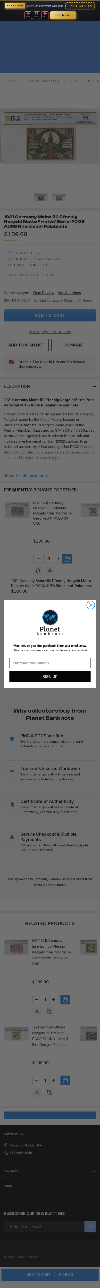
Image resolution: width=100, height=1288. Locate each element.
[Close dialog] (90, 604)
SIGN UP (50, 676)
